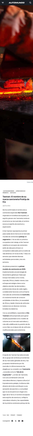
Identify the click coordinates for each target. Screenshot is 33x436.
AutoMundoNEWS (8, 191)
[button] (12, 421)
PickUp (13, 415)
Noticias (13, 192)
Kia (8, 415)
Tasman (19, 415)
